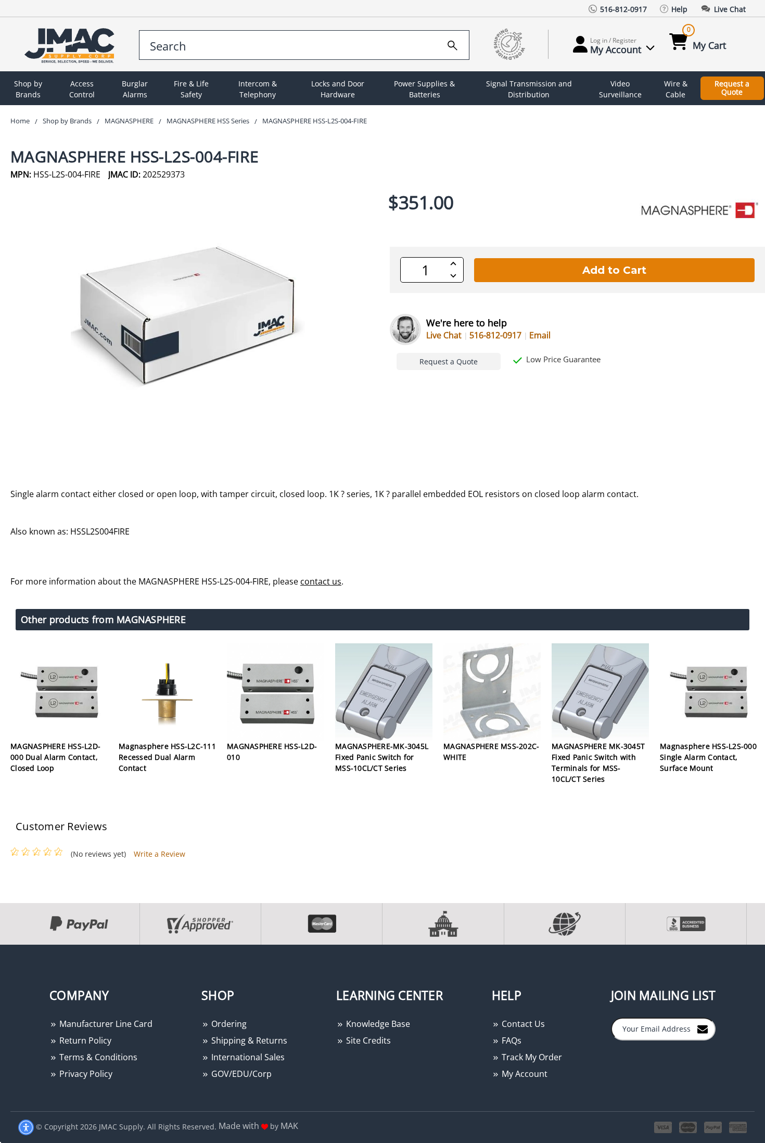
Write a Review (159, 854)
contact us (320, 581)
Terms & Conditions (97, 1057)
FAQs (510, 1040)
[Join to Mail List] (702, 1028)
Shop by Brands (28, 89)
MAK (289, 1126)
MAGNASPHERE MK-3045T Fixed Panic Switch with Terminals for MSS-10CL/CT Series (598, 762)
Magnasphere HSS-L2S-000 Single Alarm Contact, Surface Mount (708, 757)
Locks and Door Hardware (337, 89)
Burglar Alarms (135, 89)
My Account (523, 1074)
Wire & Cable (675, 89)
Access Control (82, 89)
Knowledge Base (377, 1024)
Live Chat (444, 335)
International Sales (247, 1057)
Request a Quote (732, 88)
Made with (240, 1126)
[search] (452, 44)
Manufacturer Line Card (104, 1024)
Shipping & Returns (248, 1040)
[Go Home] (71, 44)
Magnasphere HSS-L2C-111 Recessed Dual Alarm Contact (167, 757)
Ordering (228, 1024)
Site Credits (367, 1040)
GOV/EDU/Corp (240, 1074)
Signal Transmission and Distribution (529, 89)
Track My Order (531, 1057)
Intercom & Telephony (257, 89)
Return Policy (84, 1040)
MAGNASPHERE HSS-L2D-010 (272, 751)
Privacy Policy (84, 1074)
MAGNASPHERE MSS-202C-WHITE (491, 751)
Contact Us (522, 1024)
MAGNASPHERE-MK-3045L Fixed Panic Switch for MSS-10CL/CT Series (381, 757)
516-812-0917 (495, 335)
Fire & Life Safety (191, 89)
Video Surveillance (620, 89)
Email (540, 335)
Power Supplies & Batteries (424, 89)
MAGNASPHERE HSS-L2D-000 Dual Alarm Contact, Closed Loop (55, 757)
